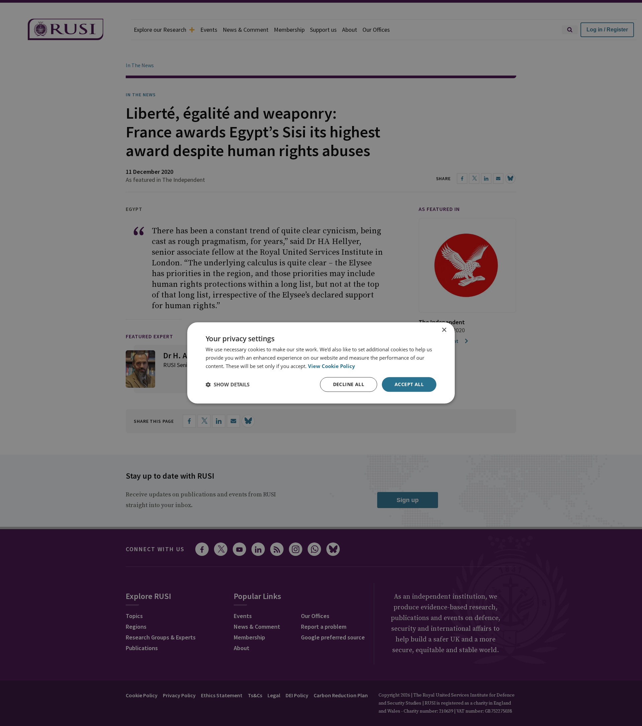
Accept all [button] (409, 384)
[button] (227, 384)
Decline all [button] (348, 384)
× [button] (443, 330)
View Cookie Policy (331, 366)
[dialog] (321, 362)
